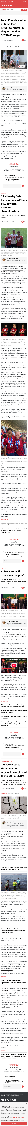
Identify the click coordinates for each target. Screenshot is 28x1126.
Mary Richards (13, 259)
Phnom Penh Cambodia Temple (17, 634)
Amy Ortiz (11, 822)
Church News (10, 1)
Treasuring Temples (21, 648)
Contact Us (8, 1094)
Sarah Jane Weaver (14, 88)
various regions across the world (10, 1020)
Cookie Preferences (14, 1095)
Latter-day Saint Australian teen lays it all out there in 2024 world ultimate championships (14, 530)
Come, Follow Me (22, 13)
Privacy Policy (22, 1094)
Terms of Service (15, 1094)
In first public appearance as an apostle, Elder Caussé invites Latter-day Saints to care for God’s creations (13, 1056)
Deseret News (3, 1)
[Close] (26, 1103)
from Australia (4, 316)
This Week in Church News (12, 179)
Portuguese (10, 793)
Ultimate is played (5, 297)
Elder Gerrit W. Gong (20, 636)
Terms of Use (16, 1117)
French (17, 793)
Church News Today (10, 175)
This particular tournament (7, 308)
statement (8, 833)
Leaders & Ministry (6, 761)
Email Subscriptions (5, 1095)
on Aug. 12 (11, 645)
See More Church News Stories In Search (11, 46)
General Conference (6, 13)
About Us (3, 1094)
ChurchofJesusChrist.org (7, 970)
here (5, 1047)
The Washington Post (9, 134)
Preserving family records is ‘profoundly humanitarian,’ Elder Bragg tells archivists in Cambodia (14, 723)
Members (3, 193)
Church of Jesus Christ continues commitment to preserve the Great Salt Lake (13, 982)
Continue (14, 1123)
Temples (14, 13)
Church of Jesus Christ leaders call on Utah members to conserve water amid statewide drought (13, 930)
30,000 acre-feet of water (14, 963)
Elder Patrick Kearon (6, 684)
